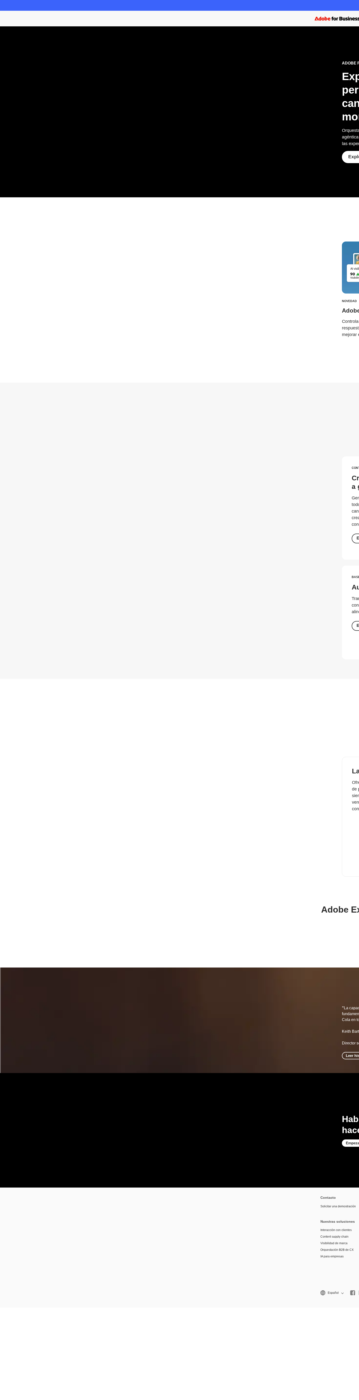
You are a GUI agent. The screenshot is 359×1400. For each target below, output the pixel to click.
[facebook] (352, 1292)
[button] (331, 1293)
